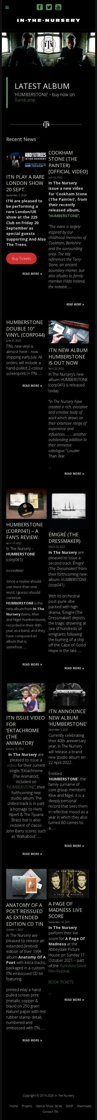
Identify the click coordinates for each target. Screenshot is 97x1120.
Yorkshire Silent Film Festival (67, 968)
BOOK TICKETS (61, 982)
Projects (27, 1106)
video (12, 765)
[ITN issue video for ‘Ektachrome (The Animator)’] (26, 685)
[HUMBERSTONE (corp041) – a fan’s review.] (26, 491)
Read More (30, 274)
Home (14, 1106)
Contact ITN (50, 1112)
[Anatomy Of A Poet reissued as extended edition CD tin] (26, 871)
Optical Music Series (49, 1106)
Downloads (84, 1106)
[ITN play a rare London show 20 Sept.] (26, 152)
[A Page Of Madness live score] (68, 871)
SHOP (69, 1106)
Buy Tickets (21, 258)
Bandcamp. (25, 100)
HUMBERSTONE (63, 215)
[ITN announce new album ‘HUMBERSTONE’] (68, 685)
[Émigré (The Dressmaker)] (68, 491)
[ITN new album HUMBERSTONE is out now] (68, 321)
